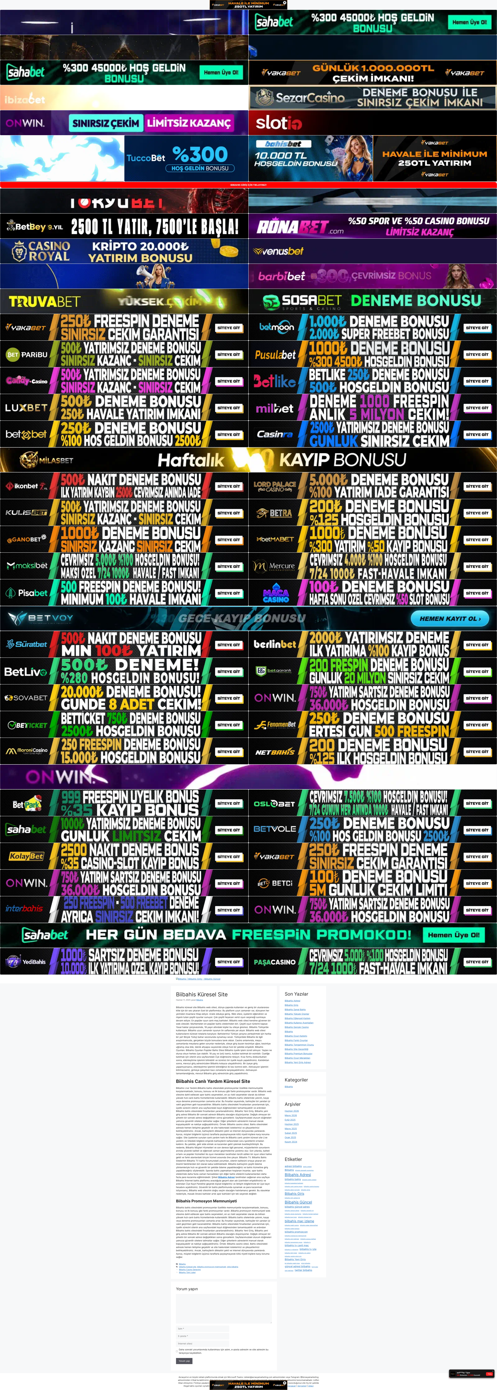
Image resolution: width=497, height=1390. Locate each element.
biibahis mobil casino (292, 1225)
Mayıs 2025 (291, 1128)
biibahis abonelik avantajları (304, 1170)
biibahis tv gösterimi (291, 1249)
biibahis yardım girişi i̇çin (293, 1256)
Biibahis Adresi (292, 1000)
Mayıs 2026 (291, 1115)
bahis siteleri (307, 1167)
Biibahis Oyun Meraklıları (297, 1058)
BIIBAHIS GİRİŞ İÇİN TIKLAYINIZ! (249, 185)
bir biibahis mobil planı (292, 1263)
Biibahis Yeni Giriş (295, 1259)
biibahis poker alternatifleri (309, 1225)
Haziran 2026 (292, 1111)
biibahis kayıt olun (291, 1217)
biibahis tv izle (308, 1249)
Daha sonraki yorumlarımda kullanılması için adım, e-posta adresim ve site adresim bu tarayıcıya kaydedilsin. (223, 1351)
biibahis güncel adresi (292, 1210)
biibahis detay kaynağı (292, 1190)
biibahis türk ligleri (291, 1253)
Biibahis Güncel (298, 1202)
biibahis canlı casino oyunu (293, 1186)
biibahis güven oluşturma (293, 1214)
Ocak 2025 (290, 1137)
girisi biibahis (232, 1267)
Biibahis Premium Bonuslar (298, 1053)
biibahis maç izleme (299, 1221)
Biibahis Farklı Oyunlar (296, 1040)
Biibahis (182, 1264)
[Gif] (248, 460)
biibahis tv (307, 1242)
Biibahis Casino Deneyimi (190, 1269)
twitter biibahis (303, 1270)
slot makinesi (289, 1270)
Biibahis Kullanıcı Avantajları (299, 1022)
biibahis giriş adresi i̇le (292, 1198)
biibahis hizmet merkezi (310, 1214)
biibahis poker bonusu (292, 1228)
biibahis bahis (293, 1179)
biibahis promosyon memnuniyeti (211, 1267)
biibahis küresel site (187, 1267)
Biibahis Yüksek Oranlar (297, 1014)
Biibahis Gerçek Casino (297, 1027)
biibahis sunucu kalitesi (308, 1239)
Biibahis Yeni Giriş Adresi (298, 1062)
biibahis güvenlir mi (307, 1210)
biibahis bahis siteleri (309, 1180)
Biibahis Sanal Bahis (295, 1009)
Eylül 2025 (290, 1120)
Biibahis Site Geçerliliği (296, 1049)
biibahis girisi (305, 1190)
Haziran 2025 (292, 1124)
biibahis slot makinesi (292, 1239)
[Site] (124, 327)
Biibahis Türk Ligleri (187, 1272)
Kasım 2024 (291, 1142)
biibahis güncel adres (297, 1206)
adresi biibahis (293, 1166)
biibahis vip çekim (304, 1253)
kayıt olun (315, 1267)
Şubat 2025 (291, 1133)
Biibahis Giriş (291, 1005)
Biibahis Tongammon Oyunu (299, 1045)
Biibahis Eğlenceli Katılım (297, 1018)
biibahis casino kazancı (311, 1186)
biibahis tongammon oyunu (293, 1242)
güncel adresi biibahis (297, 1266)
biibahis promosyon (296, 1231)
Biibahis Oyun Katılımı (296, 1036)
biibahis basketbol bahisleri (294, 1183)
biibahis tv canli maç (297, 1245)
